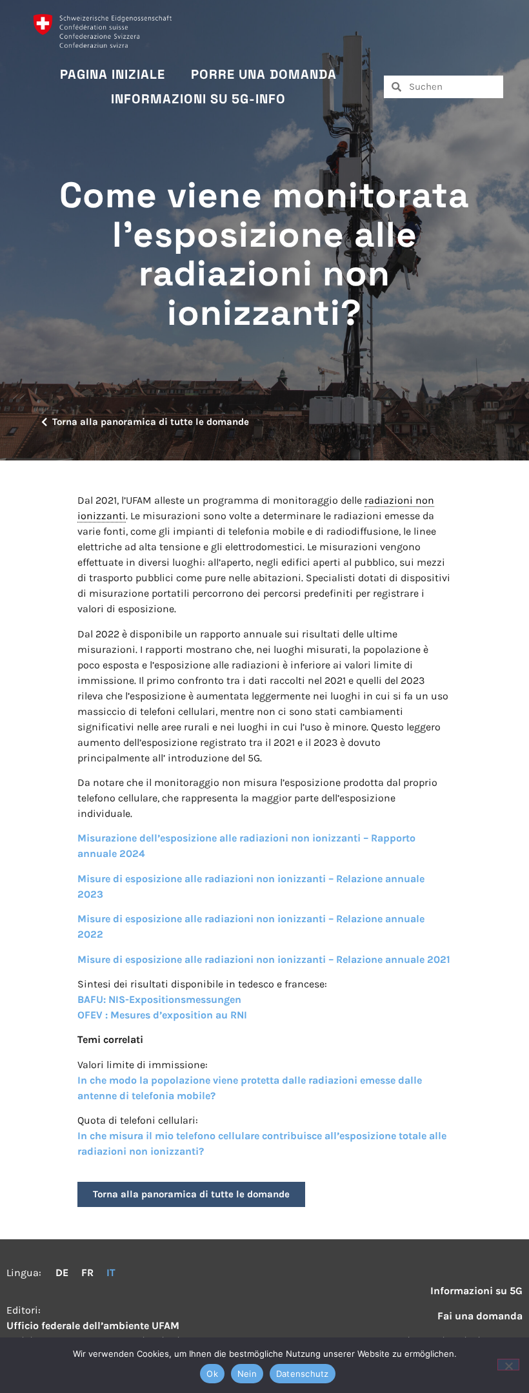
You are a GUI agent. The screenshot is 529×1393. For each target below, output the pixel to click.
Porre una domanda (264, 74)
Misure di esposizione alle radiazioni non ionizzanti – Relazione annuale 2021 (263, 959)
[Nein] (508, 1364)
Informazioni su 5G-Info (198, 98)
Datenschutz (302, 1373)
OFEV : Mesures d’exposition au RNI (162, 1015)
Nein (247, 1373)
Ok (212, 1373)
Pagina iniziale (112, 74)
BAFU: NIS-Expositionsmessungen (159, 999)
